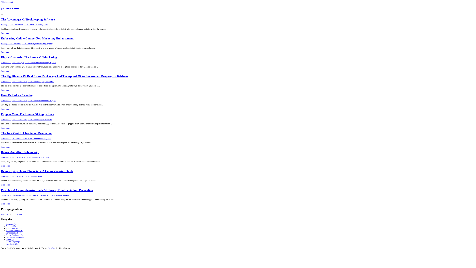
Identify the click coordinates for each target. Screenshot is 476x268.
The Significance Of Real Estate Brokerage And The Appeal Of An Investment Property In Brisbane (64, 76)
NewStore (52, 248)
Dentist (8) (10, 239)
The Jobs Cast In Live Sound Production (26, 133)
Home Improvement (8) (15, 237)
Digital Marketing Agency (42, 44)
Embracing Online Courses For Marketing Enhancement (37, 38)
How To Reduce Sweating (17, 95)
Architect (39, 176)
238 (16, 214)
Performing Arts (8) (13, 233)
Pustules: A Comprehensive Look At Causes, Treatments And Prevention (47, 190)
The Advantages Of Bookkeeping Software (28, 19)
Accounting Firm (41, 25)
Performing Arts (44, 138)
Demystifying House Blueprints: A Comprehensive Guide (37, 171)
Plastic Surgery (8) (13, 242)
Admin (31, 25)
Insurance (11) (11, 224)
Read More (5, 33)
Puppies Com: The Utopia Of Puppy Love (27, 114)
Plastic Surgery (43, 157)
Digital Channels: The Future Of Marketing (29, 57)
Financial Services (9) (14, 231)
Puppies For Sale (45, 119)
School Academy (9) (14, 228)
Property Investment (46, 82)
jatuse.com (10, 8)
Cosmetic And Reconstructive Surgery (54, 195)
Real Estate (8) (11, 244)
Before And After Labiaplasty (20, 152)
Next (21, 214)
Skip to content (7, 2)
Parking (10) (11, 226)
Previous (4, 214)
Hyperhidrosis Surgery (47, 101)
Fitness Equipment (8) (14, 235)
